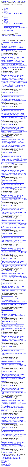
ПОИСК (6, 12)
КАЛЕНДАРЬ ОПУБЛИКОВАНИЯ (13, 13)
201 (12, 42)
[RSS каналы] (4, 461)
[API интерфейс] (5, 465)
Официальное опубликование (12, 26)
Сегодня (6, 8)
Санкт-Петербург (8, 30)
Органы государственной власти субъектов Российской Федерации (15, 28)
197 (4, 42)
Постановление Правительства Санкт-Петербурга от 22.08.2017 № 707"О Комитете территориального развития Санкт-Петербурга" (14, 315)
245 (20, 42)
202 (15, 42)
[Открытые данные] (6, 464)
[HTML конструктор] (6, 463)
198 (6, 42)
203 (17, 42)
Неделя (6, 9)
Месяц (5, 11)
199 (8, 42)
